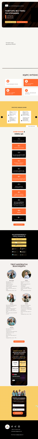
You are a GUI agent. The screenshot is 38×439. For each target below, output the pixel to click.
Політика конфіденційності (17, 434)
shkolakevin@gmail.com (16, 431)
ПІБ (13, 403)
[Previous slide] (2, 117)
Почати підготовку (31, 126)
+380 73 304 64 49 (15, 429)
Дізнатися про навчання (19, 341)
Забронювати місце (19, 224)
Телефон (14, 407)
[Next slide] (36, 117)
